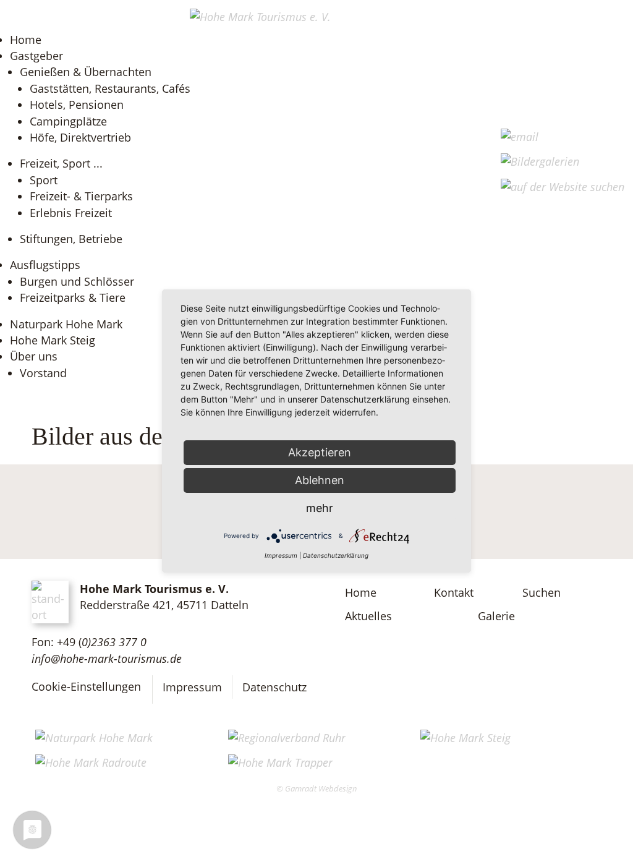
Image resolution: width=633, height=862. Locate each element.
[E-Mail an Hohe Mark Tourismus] (519, 136)
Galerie (496, 615)
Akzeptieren (319, 452)
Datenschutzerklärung (335, 555)
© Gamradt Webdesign (316, 788)
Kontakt (454, 592)
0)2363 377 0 (114, 641)
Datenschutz (274, 687)
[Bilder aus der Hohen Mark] (540, 161)
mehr (319, 507)
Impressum (192, 687)
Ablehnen (319, 480)
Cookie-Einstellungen (86, 686)
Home (360, 592)
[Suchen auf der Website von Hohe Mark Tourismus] (562, 186)
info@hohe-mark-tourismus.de (107, 658)
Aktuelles (368, 615)
